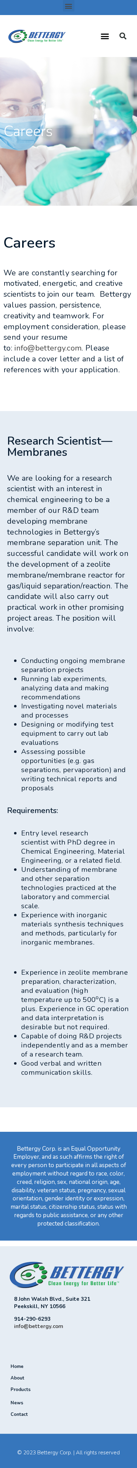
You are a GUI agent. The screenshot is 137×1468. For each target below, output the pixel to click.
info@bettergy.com (47, 348)
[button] (68, 6)
